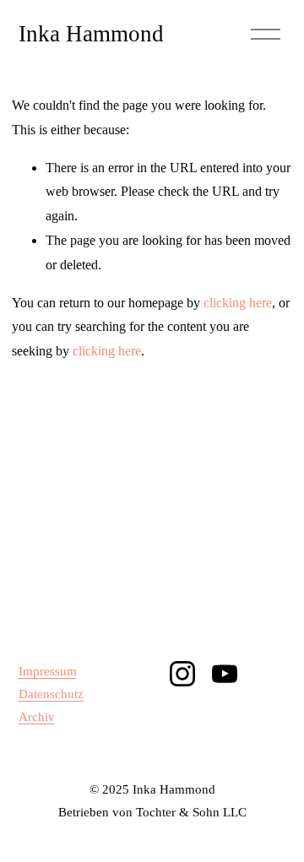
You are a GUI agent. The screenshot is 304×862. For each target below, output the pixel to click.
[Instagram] (182, 673)
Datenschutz (51, 694)
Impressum (48, 671)
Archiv (37, 717)
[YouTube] (224, 673)
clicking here (238, 302)
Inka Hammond (91, 33)
